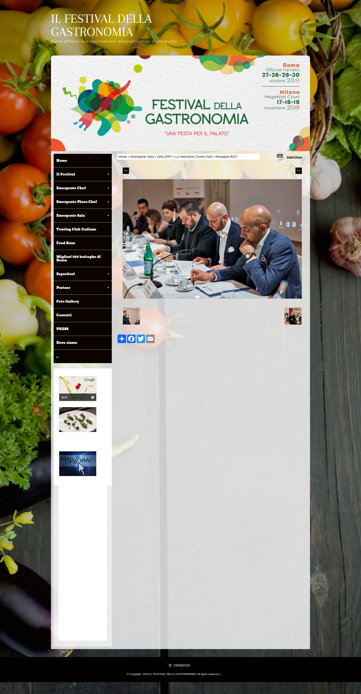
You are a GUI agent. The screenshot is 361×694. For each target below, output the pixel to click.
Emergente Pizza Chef (76, 202)
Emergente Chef (71, 188)
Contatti (64, 315)
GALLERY (164, 157)
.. (57, 356)
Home (122, 157)
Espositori (65, 274)
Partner (63, 287)
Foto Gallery (67, 301)
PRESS (62, 329)
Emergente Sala (142, 157)
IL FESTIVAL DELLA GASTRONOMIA (101, 25)
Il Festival (65, 174)
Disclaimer (228, 674)
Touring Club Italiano (76, 229)
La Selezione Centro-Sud (193, 157)
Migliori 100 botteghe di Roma (78, 258)
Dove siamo (66, 342)
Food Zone (65, 243)
